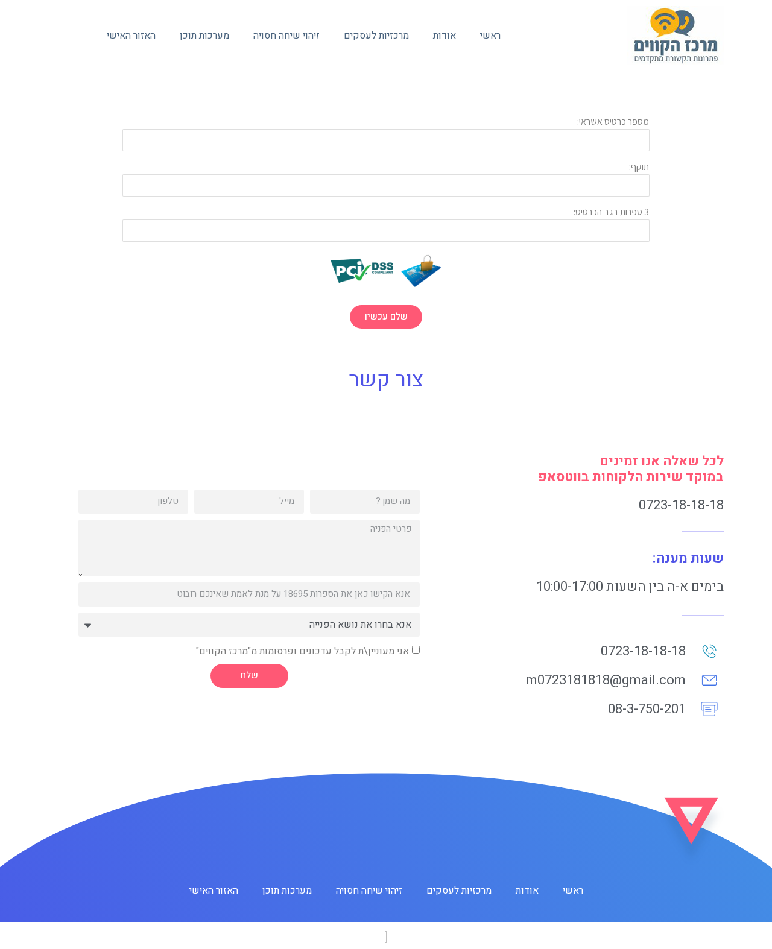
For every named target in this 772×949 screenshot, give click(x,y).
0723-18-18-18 (681, 505)
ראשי (490, 35)
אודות (444, 35)
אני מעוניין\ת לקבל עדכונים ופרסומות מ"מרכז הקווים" (302, 650)
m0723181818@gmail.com (606, 680)
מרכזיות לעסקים (376, 35)
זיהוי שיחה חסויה (286, 35)
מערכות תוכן (204, 35)
